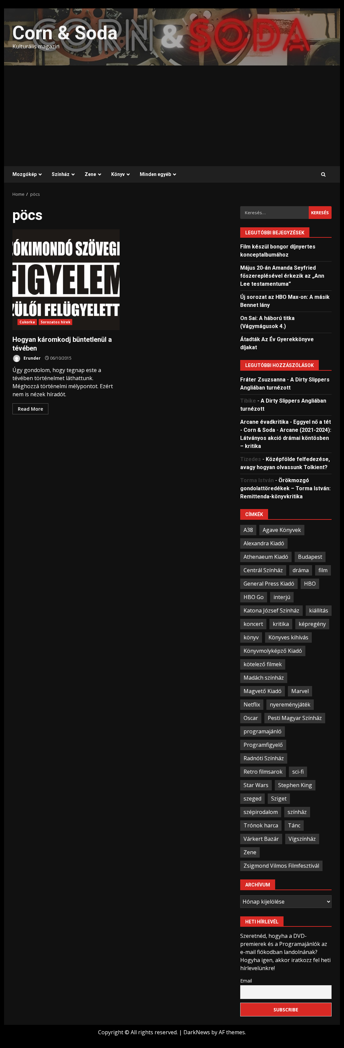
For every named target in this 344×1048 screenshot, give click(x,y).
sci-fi (298, 771)
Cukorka (27, 322)
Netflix (252, 704)
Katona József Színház (271, 610)
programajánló (263, 731)
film (323, 570)
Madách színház (264, 677)
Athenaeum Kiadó (266, 556)
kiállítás (318, 610)
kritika (281, 624)
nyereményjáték (290, 704)
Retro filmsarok (263, 771)
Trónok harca (261, 825)
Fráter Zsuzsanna (263, 379)
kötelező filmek (263, 664)
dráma (301, 570)
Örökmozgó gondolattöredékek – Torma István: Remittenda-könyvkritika (285, 488)
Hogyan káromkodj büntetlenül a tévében (66, 279)
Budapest (310, 556)
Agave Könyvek (282, 530)
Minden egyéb (155, 174)
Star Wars (256, 785)
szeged (252, 798)
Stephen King (295, 785)
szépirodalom (261, 812)
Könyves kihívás (288, 637)
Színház (61, 174)
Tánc (294, 825)
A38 (248, 530)
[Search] (323, 174)
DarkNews (196, 1032)
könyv (251, 637)
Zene (90, 174)
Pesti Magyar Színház (295, 718)
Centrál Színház (263, 570)
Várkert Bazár (261, 838)
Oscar (251, 718)
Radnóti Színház (264, 758)
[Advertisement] (172, 116)
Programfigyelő (263, 744)
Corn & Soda (65, 33)
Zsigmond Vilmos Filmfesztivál (281, 865)
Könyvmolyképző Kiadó (273, 650)
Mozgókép (24, 174)
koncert (253, 624)
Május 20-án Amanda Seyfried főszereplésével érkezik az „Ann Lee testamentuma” (282, 276)
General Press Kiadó (269, 583)
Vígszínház (302, 838)
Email (246, 980)
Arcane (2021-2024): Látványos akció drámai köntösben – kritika (285, 438)
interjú (281, 597)
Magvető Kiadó (263, 691)
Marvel (300, 691)
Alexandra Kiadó (264, 543)
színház (297, 812)
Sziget (279, 798)
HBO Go (254, 597)
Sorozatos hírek (56, 322)
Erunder (32, 358)
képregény (312, 624)
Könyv (118, 174)
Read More (30, 409)
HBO (310, 583)
